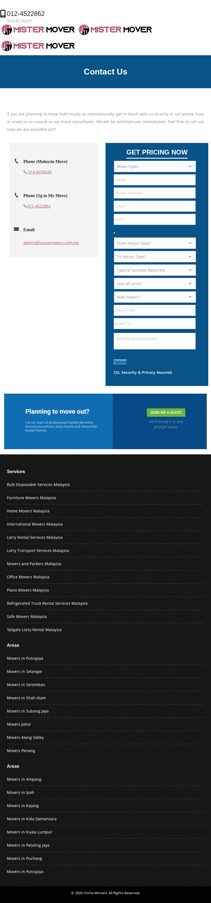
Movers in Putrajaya (25, 658)
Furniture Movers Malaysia (31, 497)
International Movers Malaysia (35, 524)
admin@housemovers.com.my (51, 242)
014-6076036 (39, 172)
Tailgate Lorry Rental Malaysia (34, 629)
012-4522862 (39, 206)
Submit (120, 362)
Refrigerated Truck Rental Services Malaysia (47, 603)
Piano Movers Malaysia (28, 590)
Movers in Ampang (24, 779)
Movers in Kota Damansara (32, 818)
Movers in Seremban (26, 684)
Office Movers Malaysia (28, 576)
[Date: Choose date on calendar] (114, 232)
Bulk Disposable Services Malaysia (38, 484)
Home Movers (95, 892)
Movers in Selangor (24, 671)
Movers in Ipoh (20, 792)
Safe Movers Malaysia (27, 616)
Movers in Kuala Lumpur (29, 832)
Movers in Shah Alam (26, 697)
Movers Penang (21, 750)
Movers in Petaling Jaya (28, 845)
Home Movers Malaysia (28, 510)
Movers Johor (19, 724)
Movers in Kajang (23, 805)
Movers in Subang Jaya (28, 711)
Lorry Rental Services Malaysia (35, 537)
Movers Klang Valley (25, 737)
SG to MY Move (18, 21)
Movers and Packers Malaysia (34, 563)
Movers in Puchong (24, 858)
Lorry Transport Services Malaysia (38, 550)
